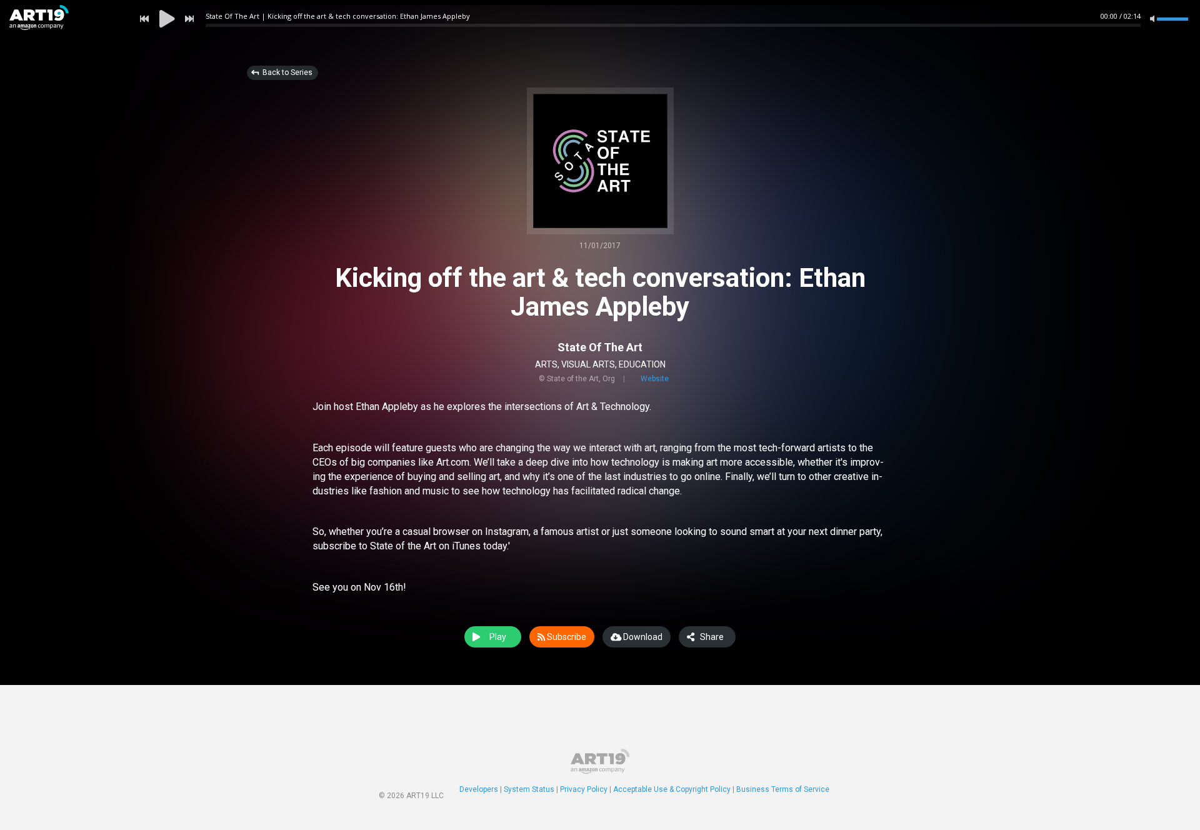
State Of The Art (600, 347)
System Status (529, 789)
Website (655, 378)
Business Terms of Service (782, 789)
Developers (478, 789)
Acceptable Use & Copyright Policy (672, 789)
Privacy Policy (584, 789)
